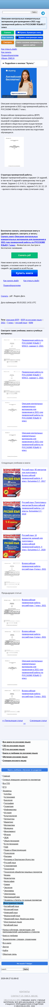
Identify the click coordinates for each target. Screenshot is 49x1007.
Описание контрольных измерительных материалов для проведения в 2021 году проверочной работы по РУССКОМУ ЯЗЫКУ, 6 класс (32, 441)
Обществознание (11, 841)
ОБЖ (6, 838)
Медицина (8, 828)
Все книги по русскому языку (17, 742)
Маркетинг (8, 822)
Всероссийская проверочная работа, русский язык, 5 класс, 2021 (34, 694)
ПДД (6, 847)
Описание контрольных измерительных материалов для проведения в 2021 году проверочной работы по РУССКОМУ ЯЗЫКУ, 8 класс (32, 412)
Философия (9, 881)
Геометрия (8, 806)
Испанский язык (11, 909)
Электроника (9, 894)
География (9, 803)
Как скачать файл (11, 281)
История (8, 813)
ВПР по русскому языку (31, 320)
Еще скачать (7, 37)
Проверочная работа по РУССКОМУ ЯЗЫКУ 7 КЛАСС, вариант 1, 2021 (32, 375)
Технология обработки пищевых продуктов (23, 872)
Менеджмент (9, 831)
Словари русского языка (14, 761)
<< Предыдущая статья (12, 721)
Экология (8, 888)
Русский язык (10, 863)
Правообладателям (12, 285)
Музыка (7, 835)
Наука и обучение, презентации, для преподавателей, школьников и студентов (21, 931)
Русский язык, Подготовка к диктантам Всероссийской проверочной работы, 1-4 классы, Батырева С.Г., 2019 (34, 508)
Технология (9, 869)
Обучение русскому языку (15, 757)
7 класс (10, 323)
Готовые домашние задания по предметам (21, 780)
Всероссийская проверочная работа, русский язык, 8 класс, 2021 (34, 566)
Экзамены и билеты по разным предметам (23, 900)
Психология (9, 853)
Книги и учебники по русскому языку (20, 753)
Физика (7, 875)
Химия (7, 884)
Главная (6, 776)
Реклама (8, 856)
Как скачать (6, 52)
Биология (8, 800)
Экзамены (7, 791)
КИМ (31, 323)
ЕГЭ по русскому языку (14, 749)
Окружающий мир (12, 897)
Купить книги (24, 273)
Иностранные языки (13, 922)
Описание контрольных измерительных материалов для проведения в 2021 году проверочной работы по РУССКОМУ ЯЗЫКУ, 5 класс (32, 669)
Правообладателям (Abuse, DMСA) (9, 56)
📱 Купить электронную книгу (29, 37)
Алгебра (7, 794)
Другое (6, 947)
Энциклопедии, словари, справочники (19, 939)
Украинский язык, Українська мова (19, 919)
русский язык (21, 323)
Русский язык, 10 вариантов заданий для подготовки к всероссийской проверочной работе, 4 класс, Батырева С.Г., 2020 (34, 542)
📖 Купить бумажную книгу (29, 32)
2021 (3, 323)
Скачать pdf (24, 255)
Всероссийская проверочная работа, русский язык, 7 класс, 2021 (34, 603)
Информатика (10, 810)
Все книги (7, 943)
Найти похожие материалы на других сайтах (29, 43)
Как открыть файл (9, 49)
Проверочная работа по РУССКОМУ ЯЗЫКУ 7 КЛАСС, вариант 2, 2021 (32, 343)
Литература (9, 819)
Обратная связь (10, 954)
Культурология (10, 816)
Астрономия (9, 797)
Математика (9, 825)
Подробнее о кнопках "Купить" (19, 63)
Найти (5, 951)
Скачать (7, 32)
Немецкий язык (11, 913)
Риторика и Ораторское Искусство (19, 860)
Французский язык (12, 916)
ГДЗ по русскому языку (14, 746)
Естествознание (11, 844)
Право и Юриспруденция (15, 850)
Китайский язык (11, 925)
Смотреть (7, 42)
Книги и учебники (10, 936)
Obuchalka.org (12, 1000)
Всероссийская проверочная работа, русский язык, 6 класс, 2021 (34, 634)
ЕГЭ (4, 787)
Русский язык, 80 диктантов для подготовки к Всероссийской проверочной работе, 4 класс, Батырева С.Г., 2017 (34, 475)
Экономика (9, 891)
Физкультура (9, 878)
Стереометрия (10, 866)
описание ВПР (12, 320)
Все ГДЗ (6, 783)
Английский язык (11, 906)
